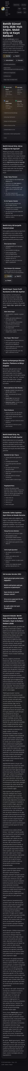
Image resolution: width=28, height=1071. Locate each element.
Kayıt (19, 8)
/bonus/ (12, 1003)
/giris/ (10, 995)
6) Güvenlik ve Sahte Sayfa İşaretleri (12, 133)
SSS (25, 12)
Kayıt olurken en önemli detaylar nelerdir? (11, 593)
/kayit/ (15, 995)
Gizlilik (2, 1064)
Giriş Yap (24, 4)
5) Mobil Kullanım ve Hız (9, 129)
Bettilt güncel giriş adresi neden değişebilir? (14, 579)
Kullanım (7, 1064)
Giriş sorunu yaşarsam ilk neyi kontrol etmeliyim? (13, 600)
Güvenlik (19, 12)
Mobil (24, 8)
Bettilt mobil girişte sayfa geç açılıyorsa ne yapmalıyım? (13, 586)
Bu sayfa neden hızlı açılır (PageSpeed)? (12, 607)
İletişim (11, 1064)
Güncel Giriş (16, 4)
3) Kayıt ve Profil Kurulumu (10, 121)
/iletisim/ (18, 1003)
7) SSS (5, 138)
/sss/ (4, 1005)
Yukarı (13, 1062)
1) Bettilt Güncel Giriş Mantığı (10, 113)
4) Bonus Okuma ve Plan (9, 125)
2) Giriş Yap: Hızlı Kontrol (9, 117)
